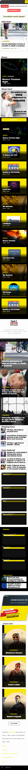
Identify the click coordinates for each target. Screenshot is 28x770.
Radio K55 (12, 732)
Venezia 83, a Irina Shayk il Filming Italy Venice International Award (17, 454)
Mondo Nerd (6, 186)
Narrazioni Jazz (8, 258)
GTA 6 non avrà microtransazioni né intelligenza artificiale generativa (16, 580)
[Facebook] (4, 762)
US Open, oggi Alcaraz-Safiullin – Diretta (15, 443)
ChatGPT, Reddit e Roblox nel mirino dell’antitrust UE (14, 585)
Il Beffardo (7, 223)
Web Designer (13, 682)
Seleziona (14, 119)
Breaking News (8, 427)
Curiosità (6, 221)
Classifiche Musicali (8, 289)
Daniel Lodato (14, 685)
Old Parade (7, 292)
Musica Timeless (9, 241)
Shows (4, 57)
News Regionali (8, 450)
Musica (4, 76)
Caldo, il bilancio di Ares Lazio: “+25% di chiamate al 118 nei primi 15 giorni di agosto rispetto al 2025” (17, 468)
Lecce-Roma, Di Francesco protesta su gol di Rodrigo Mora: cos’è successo (17, 437)
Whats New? (6, 89)
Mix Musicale (8, 206)
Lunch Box (7, 189)
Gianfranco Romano (14, 653)
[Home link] (5, 1)
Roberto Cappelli (14, 716)
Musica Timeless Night (11, 138)
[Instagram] (2, 762)
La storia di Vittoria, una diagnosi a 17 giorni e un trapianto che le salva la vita (16, 461)
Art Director (13, 650)
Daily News (6, 22)
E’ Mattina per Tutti (10, 155)
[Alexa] (6, 762)
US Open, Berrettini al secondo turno (15, 430)
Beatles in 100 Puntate (11, 172)
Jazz (4, 255)
